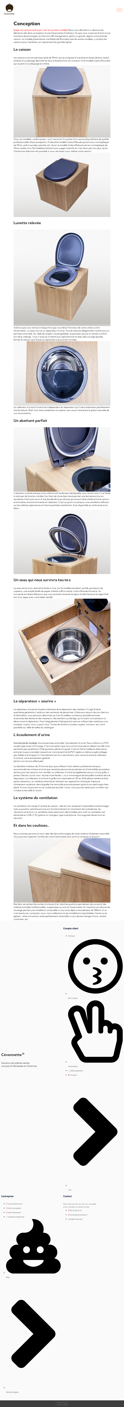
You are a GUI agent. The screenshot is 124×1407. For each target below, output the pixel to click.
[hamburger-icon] (119, 10)
